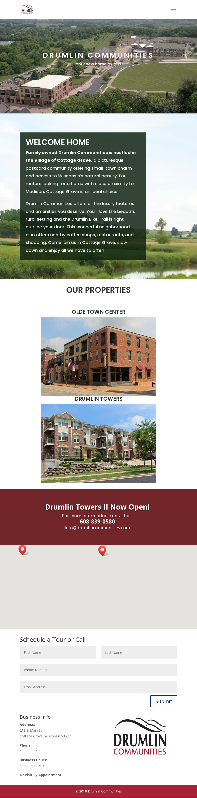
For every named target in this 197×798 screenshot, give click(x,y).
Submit (163, 701)
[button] (103, 551)
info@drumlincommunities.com (97, 527)
